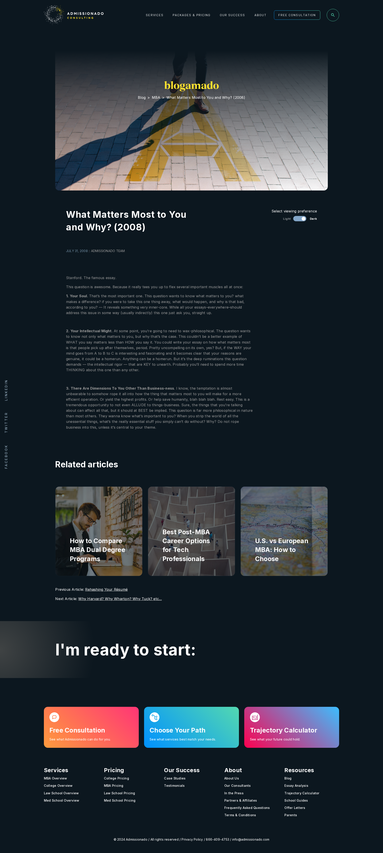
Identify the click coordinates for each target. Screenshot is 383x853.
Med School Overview (61, 800)
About (260, 15)
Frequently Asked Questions (247, 808)
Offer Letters (294, 808)
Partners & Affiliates (240, 800)
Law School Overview (61, 793)
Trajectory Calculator (301, 793)
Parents (290, 815)
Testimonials (174, 786)
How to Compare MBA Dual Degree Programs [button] (97, 550)
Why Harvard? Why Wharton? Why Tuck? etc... (120, 599)
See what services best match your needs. (183, 739)
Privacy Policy (192, 839)
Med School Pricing (120, 800)
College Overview (58, 786)
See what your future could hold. (275, 739)
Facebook (6, 456)
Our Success (232, 15)
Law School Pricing (119, 793)
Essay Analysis (296, 786)
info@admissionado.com (251, 839)
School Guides (296, 800)
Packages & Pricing (192, 15)
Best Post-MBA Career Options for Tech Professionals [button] (186, 545)
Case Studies (175, 778)
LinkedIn (6, 390)
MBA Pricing (113, 786)
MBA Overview (55, 778)
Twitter (6, 422)
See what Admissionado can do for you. (80, 739)
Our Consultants (237, 786)
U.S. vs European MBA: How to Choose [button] (281, 550)
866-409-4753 (217, 839)
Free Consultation (297, 15)
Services (154, 15)
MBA (156, 97)
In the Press (234, 793)
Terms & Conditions (240, 815)
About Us (231, 778)
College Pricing (116, 778)
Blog (142, 97)
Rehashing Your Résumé (106, 589)
